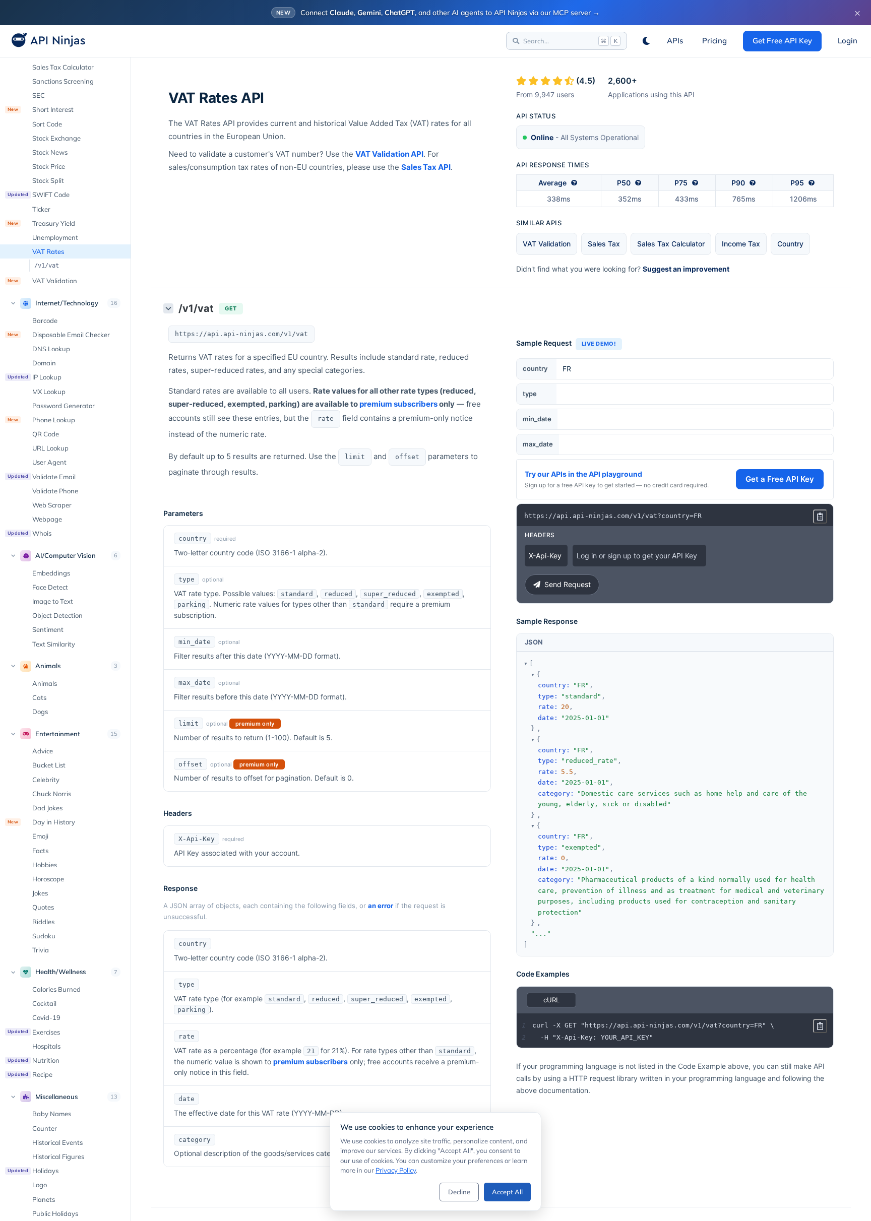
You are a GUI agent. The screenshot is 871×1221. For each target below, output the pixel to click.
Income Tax (741, 243)
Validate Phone (55, 491)
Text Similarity (53, 644)
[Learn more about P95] (811, 183)
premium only (255, 723)
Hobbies (44, 865)
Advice (42, 751)
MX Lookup (49, 392)
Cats (39, 697)
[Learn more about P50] (638, 183)
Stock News (50, 152)
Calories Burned (56, 989)
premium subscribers (398, 404)
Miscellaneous (56, 1097)
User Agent (49, 462)
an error (380, 906)
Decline (459, 1192)
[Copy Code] (820, 516)
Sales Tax (604, 243)
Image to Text (52, 601)
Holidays (33, 1171)
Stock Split (48, 180)
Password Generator (63, 406)
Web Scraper (52, 505)
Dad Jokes (47, 808)
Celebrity (45, 780)
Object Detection (57, 615)
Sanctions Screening (63, 81)
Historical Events (57, 1142)
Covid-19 (46, 1017)
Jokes (40, 893)
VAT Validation (42, 281)
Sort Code (47, 124)
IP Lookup (34, 377)
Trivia (40, 950)
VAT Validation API (389, 154)
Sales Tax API (426, 167)
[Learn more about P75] (695, 183)
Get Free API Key (782, 40)
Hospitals (46, 1046)
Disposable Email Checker (59, 335)
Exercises (34, 1032)
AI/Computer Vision (65, 555)
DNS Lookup (51, 349)
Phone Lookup (41, 420)
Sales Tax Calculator (63, 67)
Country (790, 243)
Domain (44, 363)
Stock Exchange (56, 138)
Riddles (43, 922)
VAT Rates (48, 251)
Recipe (30, 1074)
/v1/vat (46, 265)
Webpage (47, 519)
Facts (40, 851)
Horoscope (48, 879)
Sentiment (48, 629)
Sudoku (43, 936)
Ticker (41, 209)
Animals (47, 666)
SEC (38, 95)
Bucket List (49, 765)
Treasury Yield (41, 223)
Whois (29, 533)
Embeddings (51, 573)
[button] (526, 663)
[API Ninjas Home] (45, 41)
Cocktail (44, 1003)
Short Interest (41, 109)
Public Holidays (55, 1213)
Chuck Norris (51, 794)
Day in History (41, 822)
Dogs (40, 712)
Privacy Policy (396, 1170)
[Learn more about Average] (574, 183)
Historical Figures (58, 1156)
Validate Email (42, 477)
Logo (39, 1185)
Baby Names (51, 1114)
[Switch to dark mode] (646, 41)
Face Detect (50, 587)
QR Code (45, 434)
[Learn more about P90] (752, 183)
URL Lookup (50, 448)
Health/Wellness (60, 972)
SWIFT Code (39, 194)
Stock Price (48, 166)
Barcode (44, 320)
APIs (675, 40)
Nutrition (33, 1060)
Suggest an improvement (686, 269)
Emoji (40, 836)
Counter (44, 1128)
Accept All (507, 1192)
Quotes (43, 907)
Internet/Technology (66, 303)
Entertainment (57, 734)
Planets (43, 1199)
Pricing (714, 40)
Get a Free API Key (779, 479)
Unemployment (55, 237)
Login (847, 40)
